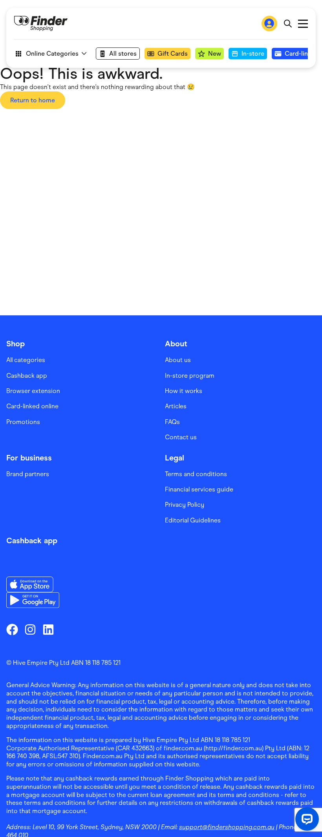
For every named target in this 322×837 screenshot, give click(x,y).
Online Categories (52, 53)
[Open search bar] (288, 23)
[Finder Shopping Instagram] (30, 629)
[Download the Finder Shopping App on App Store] (32, 584)
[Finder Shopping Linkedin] (48, 629)
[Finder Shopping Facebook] (12, 629)
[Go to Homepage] (41, 23)
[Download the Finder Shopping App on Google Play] (32, 600)
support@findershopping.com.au (226, 827)
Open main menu (303, 24)
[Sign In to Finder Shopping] (269, 23)
